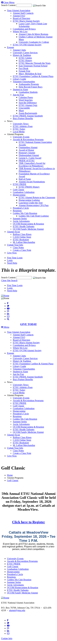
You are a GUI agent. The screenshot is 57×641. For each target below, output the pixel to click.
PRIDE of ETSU (27, 160)
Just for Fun (18, 94)
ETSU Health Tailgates (23, 226)
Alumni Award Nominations (32, 181)
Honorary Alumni (27, 152)
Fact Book (23, 68)
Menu (6, 327)
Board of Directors (21, 18)
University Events (21, 137)
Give (12, 253)
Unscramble (24, 108)
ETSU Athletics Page (23, 126)
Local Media (19, 131)
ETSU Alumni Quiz (28, 105)
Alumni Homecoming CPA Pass (34, 205)
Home (10, 475)
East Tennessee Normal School (33, 66)
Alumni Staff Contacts (23, 13)
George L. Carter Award (30, 158)
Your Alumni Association (18, 10)
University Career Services (25, 52)
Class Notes (18, 247)
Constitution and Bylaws (24, 29)
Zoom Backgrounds (28, 113)
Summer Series (20, 218)
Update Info (6, 638)
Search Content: (9, 5)
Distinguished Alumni (29, 155)
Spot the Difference (28, 102)
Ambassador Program (29, 84)
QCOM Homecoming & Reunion (28, 224)
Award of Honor (26, 150)
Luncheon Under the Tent (31, 202)
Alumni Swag (13, 231)
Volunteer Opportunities (24, 81)
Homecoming (19, 195)
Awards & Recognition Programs (28, 139)
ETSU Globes (25, 58)
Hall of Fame (25, 179)
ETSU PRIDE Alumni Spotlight (28, 116)
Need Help (12, 263)
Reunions (17, 210)
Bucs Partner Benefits (23, 118)
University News (20, 123)
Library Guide (19, 79)
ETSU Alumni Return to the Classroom (37, 197)
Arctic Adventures (21, 221)
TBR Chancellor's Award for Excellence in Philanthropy (32, 164)
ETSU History (25, 60)
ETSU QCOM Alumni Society (27, 44)
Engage (10, 47)
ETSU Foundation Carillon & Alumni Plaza (33, 76)
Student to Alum (20, 89)
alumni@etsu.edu (17, 610)
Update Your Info (15, 245)
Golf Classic (18, 189)
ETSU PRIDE (19, 184)
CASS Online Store (22, 237)
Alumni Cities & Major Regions (33, 34)
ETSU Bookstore (21, 239)
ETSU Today (19, 129)
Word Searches (26, 100)
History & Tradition (22, 55)
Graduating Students (28, 92)
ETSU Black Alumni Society (26, 21)
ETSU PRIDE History (29, 187)
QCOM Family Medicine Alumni (28, 229)
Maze (21, 110)
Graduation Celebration (23, 192)
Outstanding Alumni (28, 147)
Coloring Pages (26, 97)
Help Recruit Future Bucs (30, 87)
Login (10, 260)
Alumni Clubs (19, 50)
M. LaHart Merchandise (24, 242)
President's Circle (21, 208)
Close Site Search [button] (9, 280)
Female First (24, 71)
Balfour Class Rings (22, 234)
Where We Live (20, 31)
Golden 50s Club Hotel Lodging (34, 216)
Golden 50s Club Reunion (25, 213)
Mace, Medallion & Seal (30, 73)
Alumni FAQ (19, 15)
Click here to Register (28, 522)
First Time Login (15, 257)
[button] (8, 319)
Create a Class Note (22, 250)
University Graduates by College (34, 42)
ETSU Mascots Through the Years (34, 63)
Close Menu (8, 2)
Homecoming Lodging (29, 200)
